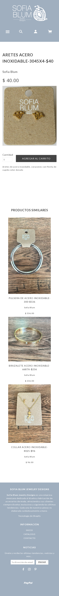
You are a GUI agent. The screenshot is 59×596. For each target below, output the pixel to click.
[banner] (29, 13)
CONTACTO (30, 538)
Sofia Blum (10, 72)
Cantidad (7, 154)
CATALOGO (29, 534)
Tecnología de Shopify (29, 516)
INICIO (29, 530)
